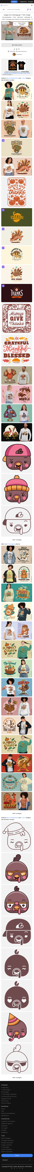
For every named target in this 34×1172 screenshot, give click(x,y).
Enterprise (4, 1126)
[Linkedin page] (22, 1168)
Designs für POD (6, 1099)
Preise (3, 1109)
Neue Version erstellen (22, 24)
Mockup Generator (7, 1143)
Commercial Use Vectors (8, 1096)
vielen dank (20, 17)
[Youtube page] (20, 1168)
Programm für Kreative (8, 1121)
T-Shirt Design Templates (9, 1094)
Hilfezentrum (5, 1116)
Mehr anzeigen (17, 540)
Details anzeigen (7, 74)
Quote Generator (6, 1149)
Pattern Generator (6, 1152)
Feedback (4, 1132)
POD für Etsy (5, 1101)
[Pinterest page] (17, 1168)
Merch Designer (6, 1138)
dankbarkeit (27, 17)
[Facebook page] (14, 1168)
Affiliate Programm (7, 1123)
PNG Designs (5, 1092)
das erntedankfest (6, 17)
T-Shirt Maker (5, 1147)
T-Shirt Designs (5, 1090)
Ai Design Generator (7, 1140)
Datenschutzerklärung (8, 1113)
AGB (2, 1111)
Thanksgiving (11, 544)
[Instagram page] (12, 1168)
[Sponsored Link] (17, 65)
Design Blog (4, 1087)
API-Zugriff (4, 1128)
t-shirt (14, 17)
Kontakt (3, 1130)
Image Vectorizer (6, 1145)
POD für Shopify (6, 1103)
